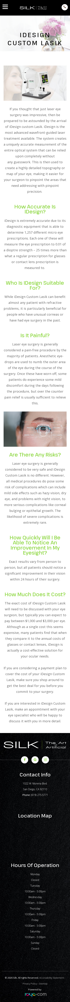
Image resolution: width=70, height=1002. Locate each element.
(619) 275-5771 (39, 795)
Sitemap (43, 983)
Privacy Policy (30, 983)
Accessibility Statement (51, 977)
